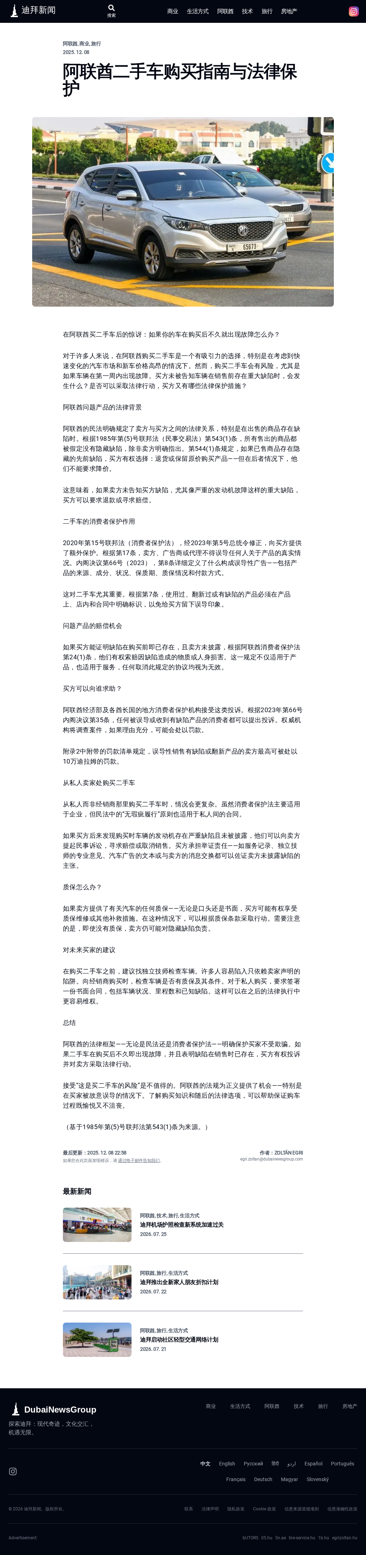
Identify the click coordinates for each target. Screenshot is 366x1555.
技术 (247, 11)
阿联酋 (225, 11)
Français (236, 1479)
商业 (172, 11)
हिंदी (275, 1463)
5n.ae (280, 1537)
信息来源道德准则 (302, 1508)
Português (342, 1463)
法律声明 (210, 1508)
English (227, 1463)
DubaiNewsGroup (60, 1409)
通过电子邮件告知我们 (139, 1160)
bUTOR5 (250, 1537)
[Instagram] (13, 1471)
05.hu (266, 1537)
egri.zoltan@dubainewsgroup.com (271, 1159)
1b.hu (323, 1537)
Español (313, 1463)
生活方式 (198, 11)
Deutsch (263, 1479)
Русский (253, 1463)
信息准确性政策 (342, 1508)
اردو (291, 1463)
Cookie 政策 (264, 1508)
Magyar (289, 1479)
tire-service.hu (302, 1537)
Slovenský (318, 1479)
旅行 (267, 11)
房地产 (289, 11)
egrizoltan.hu (344, 1537)
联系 (188, 1508)
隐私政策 (235, 1508)
